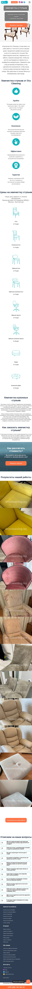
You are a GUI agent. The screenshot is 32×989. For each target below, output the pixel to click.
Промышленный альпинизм (9, 956)
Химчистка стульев (7, 916)
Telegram (7, 972)
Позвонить (14, 2)
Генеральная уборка (7, 931)
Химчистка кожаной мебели (9, 912)
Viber (6, 969)
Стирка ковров (6, 922)
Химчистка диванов (7, 914)
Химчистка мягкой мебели (9, 909)
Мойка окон (5, 942)
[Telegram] (24, 2)
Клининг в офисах (7, 939)
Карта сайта (6, 977)
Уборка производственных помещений (11, 959)
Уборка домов (6, 937)
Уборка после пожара (8, 935)
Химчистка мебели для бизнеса (10, 948)
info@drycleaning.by (9, 974)
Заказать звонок (16, 463)
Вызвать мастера (16, 25)
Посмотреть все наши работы (16, 820)
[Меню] (29, 2)
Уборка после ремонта (8, 933)
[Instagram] (19, 2)
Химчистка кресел (7, 918)
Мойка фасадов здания (8, 961)
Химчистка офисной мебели (9, 954)
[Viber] (22, 2)
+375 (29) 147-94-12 (7, 967)
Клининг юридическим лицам (10, 950)
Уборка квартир (6, 929)
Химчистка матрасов (8, 920)
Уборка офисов (6, 952)
